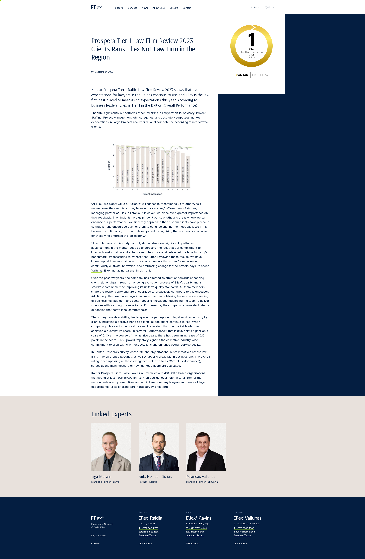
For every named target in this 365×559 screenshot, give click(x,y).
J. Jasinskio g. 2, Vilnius (246, 523)
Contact (187, 7)
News (145, 7)
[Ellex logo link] (97, 7)
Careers (174, 7)
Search (257, 7)
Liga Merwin (101, 476)
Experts (119, 7)
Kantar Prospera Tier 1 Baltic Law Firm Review (122, 373)
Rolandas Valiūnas (200, 476)
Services (132, 7)
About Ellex (158, 7)
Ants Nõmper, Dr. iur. (155, 476)
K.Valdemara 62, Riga (197, 523)
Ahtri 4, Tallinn (147, 523)
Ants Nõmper (187, 208)
